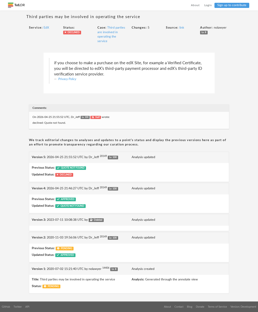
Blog (189, 307)
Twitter (18, 307)
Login (208, 5)
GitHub (6, 307)
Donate (200, 307)
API (27, 307)
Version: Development (243, 307)
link (181, 27)
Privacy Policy (67, 79)
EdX (46, 27)
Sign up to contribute (231, 5)
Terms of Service (217, 307)
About (195, 5)
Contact (178, 307)
